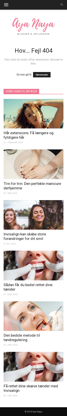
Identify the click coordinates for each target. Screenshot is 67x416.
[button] (6, 5)
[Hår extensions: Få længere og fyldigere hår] (33, 113)
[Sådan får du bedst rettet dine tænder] (33, 265)
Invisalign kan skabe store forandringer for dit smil (25, 236)
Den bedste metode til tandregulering (22, 337)
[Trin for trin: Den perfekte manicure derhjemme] (33, 164)
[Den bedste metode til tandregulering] (33, 316)
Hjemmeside (42, 74)
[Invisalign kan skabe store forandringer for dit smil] (33, 215)
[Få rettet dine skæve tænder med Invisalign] (33, 366)
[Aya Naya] (33, 27)
